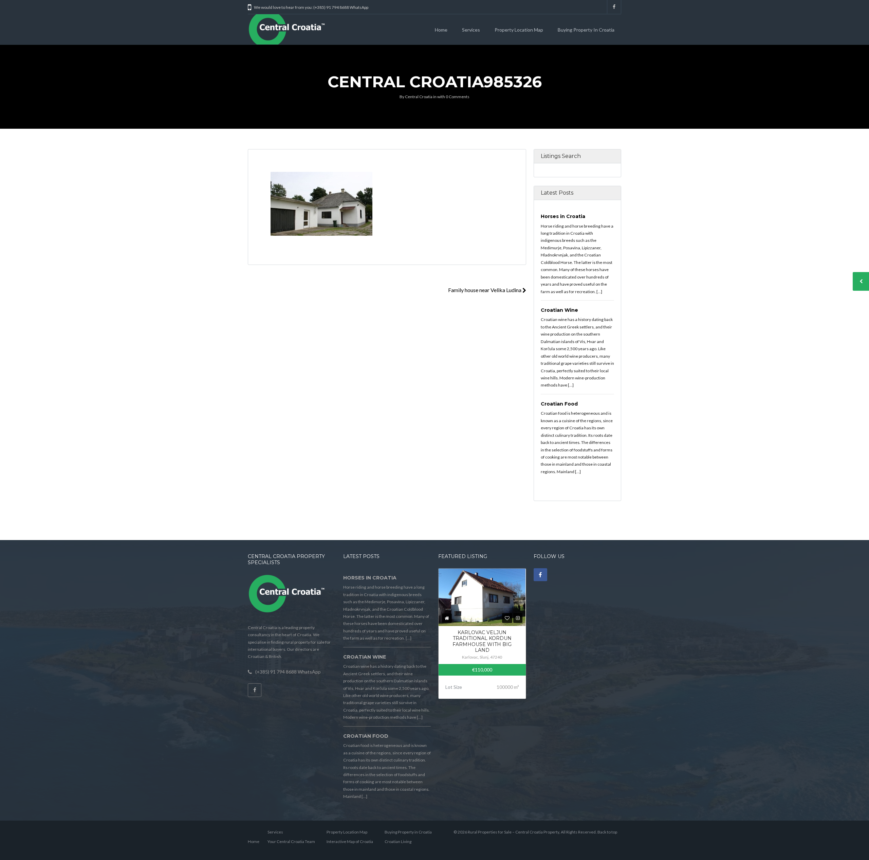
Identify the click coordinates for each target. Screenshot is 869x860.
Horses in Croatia (563, 216)
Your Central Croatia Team (291, 841)
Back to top (607, 832)
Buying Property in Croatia (586, 30)
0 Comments (457, 96)
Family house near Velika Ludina (485, 290)
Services (471, 30)
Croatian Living (398, 841)
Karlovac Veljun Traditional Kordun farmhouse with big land (482, 641)
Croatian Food (559, 404)
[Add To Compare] (518, 618)
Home (441, 30)
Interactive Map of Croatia (350, 841)
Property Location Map (519, 30)
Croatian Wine (559, 310)
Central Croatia (418, 96)
